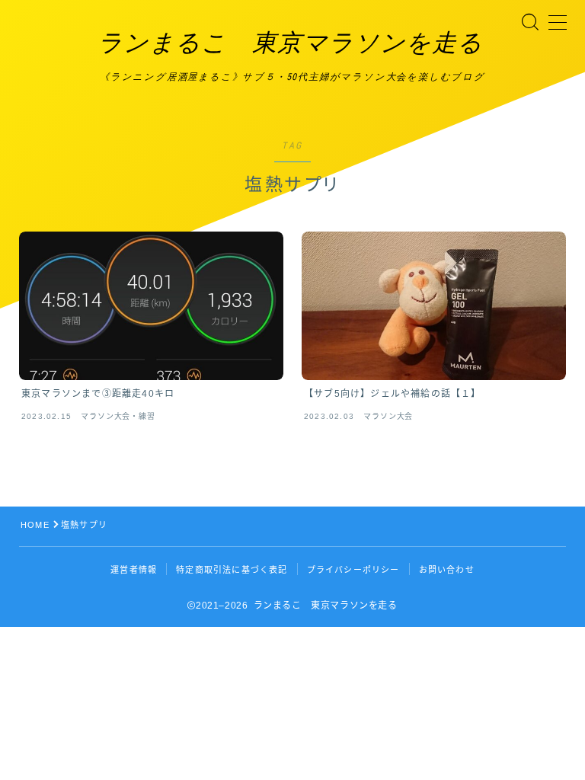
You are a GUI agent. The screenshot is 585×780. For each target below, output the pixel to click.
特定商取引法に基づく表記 (231, 569)
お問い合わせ (447, 569)
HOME (35, 524)
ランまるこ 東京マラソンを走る (290, 43)
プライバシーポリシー (353, 569)
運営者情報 (133, 569)
